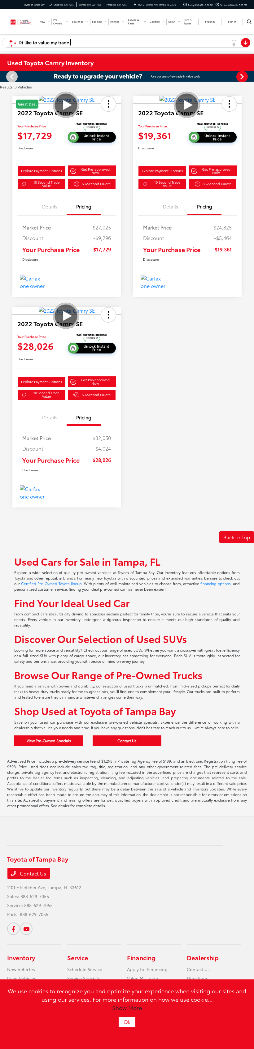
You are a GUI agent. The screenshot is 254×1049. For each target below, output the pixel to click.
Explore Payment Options (41, 170)
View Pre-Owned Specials (49, 740)
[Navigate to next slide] (249, 76)
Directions (197, 978)
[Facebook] (13, 929)
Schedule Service (84, 969)
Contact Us (127, 740)
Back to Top (236, 537)
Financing (141, 957)
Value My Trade (142, 978)
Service (77, 957)
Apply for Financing (147, 969)
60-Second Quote (96, 183)
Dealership (203, 957)
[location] (135, 4)
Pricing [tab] (83, 206)
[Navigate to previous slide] (4, 76)
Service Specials (83, 978)
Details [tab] (49, 206)
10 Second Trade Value (46, 184)
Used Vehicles (21, 978)
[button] (92, 170)
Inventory (21, 957)
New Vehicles (21, 969)
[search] (249, 21)
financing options (215, 583)
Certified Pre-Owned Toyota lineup (51, 583)
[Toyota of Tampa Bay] (21, 20)
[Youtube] (26, 929)
